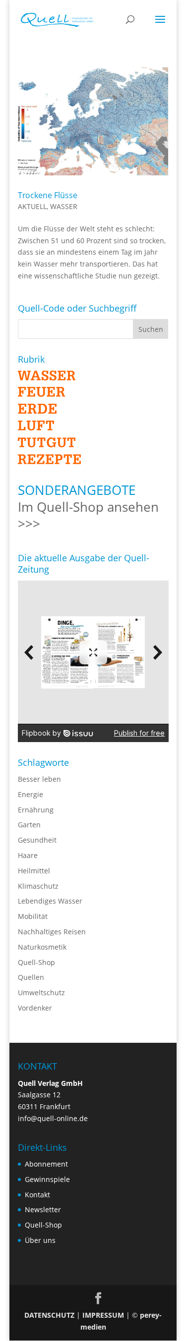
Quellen (31, 977)
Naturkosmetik (42, 947)
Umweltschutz (41, 992)
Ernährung (36, 809)
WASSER (63, 206)
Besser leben (39, 779)
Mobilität (33, 916)
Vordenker (35, 1008)
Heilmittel (34, 870)
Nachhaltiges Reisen (52, 931)
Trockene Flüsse (47, 195)
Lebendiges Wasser (50, 901)
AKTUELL (32, 206)
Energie (30, 794)
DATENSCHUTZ (49, 1315)
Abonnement (46, 1164)
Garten (29, 824)
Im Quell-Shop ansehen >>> (88, 515)
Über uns (40, 1240)
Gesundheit (37, 840)
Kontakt (37, 1194)
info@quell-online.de (53, 1118)
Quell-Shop (36, 962)
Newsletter (43, 1209)
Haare (28, 855)
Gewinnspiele (47, 1179)
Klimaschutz (38, 886)
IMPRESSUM (103, 1315)
